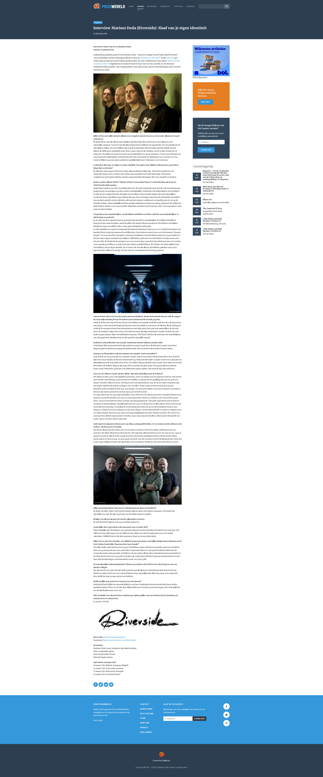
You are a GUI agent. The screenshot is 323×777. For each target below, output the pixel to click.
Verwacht (165, 6)
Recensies (152, 6)
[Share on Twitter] (101, 684)
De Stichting (147, 714)
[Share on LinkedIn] (106, 684)
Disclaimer (146, 732)
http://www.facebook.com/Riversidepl (119, 640)
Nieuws (140, 6)
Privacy (144, 728)
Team (142, 718)
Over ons (144, 723)
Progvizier (97, 22)
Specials (178, 6)
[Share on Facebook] (95, 684)
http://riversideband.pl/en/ (114, 637)
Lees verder (98, 720)
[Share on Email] (111, 684)
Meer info (205, 102)
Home (131, 6)
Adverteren (146, 709)
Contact (144, 704)
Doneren (190, 6)
